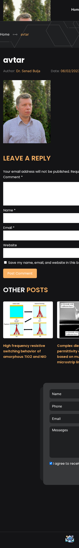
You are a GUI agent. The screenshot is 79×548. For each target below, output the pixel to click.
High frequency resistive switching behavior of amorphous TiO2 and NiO (24, 351)
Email (9, 227)
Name (9, 210)
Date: (55, 71)
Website (10, 245)
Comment (13, 177)
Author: (9, 71)
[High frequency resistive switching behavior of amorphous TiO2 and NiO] (28, 340)
